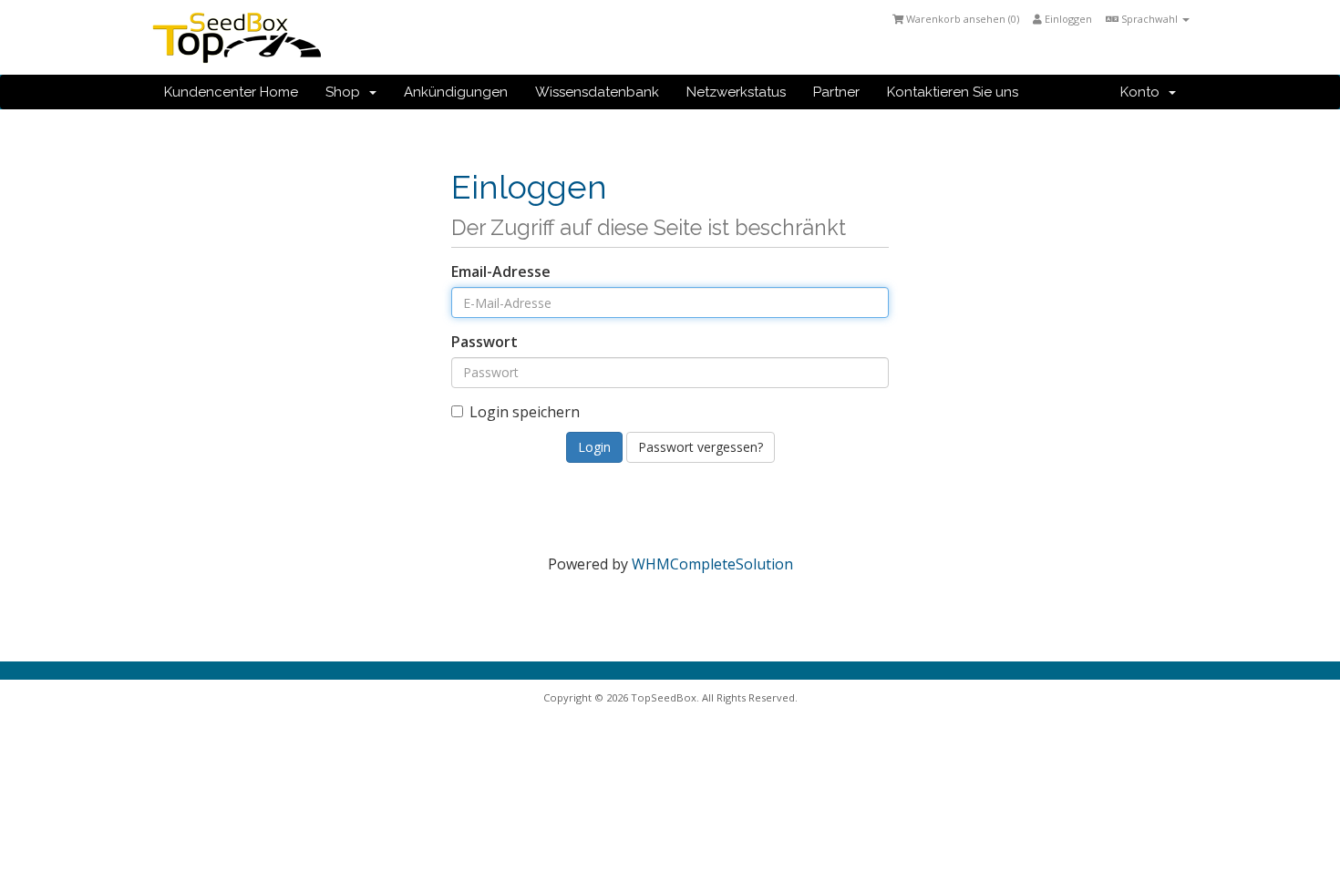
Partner (836, 92)
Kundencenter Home (231, 92)
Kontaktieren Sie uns (952, 92)
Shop (346, 92)
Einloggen (1067, 19)
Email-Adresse (501, 271)
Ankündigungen (456, 92)
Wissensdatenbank (597, 92)
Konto (1143, 92)
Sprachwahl (1149, 19)
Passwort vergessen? (700, 447)
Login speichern (524, 412)
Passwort (484, 342)
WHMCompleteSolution (712, 564)
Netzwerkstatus (736, 92)
